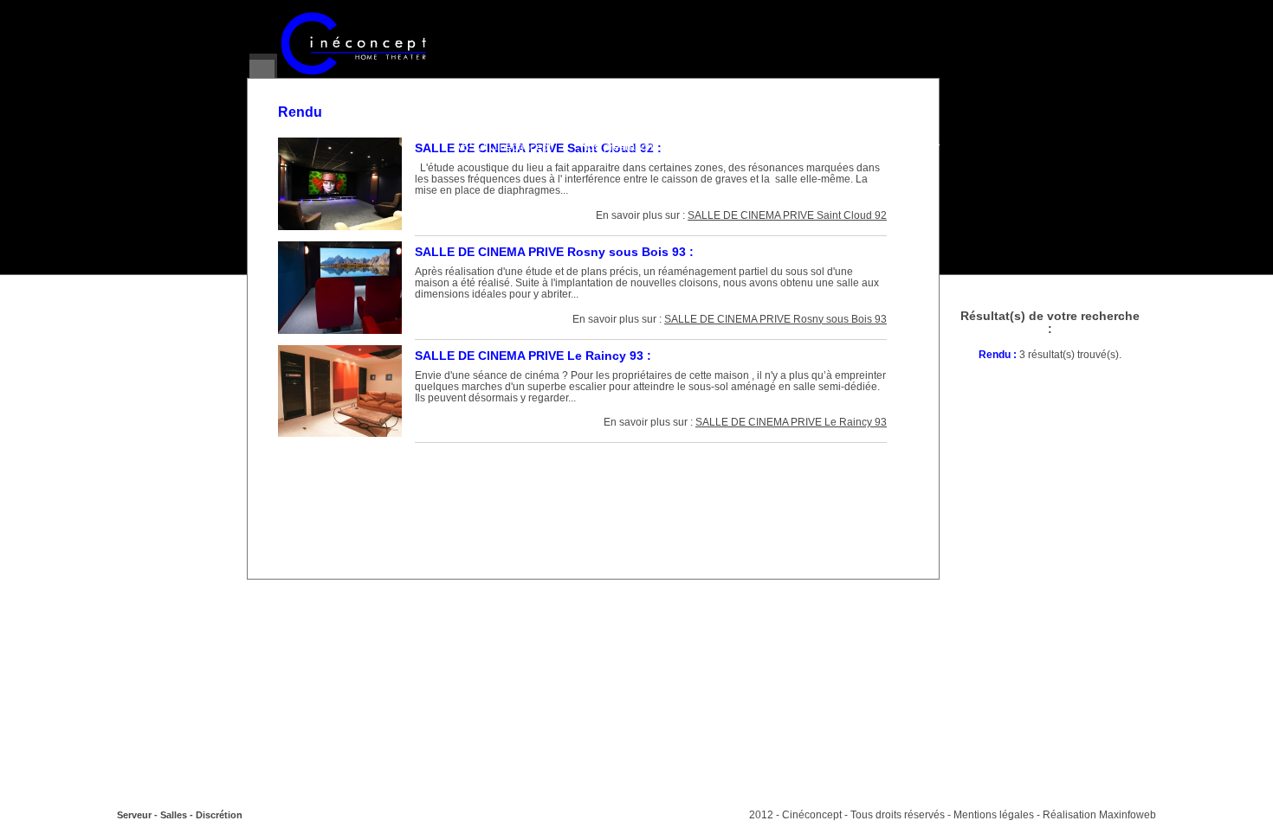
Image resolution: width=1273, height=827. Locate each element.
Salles (173, 815)
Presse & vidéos (793, 147)
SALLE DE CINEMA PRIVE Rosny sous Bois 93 (775, 319)
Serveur (134, 815)
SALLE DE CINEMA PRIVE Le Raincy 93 (791, 422)
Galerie (705, 147)
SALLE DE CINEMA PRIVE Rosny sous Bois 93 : (554, 252)
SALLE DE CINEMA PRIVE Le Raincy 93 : (533, 355)
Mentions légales (993, 815)
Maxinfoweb (1127, 815)
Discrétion (219, 815)
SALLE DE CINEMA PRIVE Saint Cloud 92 (787, 215)
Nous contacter (901, 147)
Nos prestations (619, 147)
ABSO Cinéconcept (503, 147)
